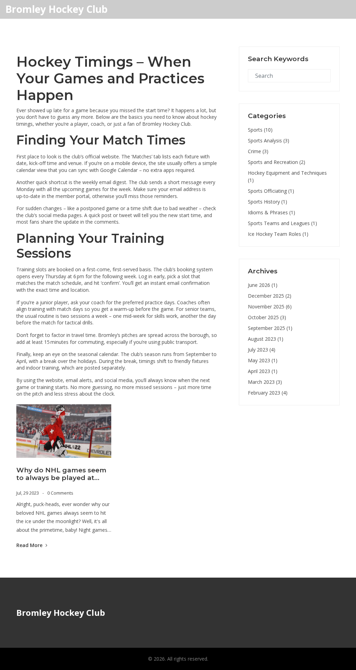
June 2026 (262, 285)
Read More (30, 545)
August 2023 (265, 339)
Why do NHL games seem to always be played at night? (61, 474)
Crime (258, 151)
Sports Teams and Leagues (282, 223)
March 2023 (265, 382)
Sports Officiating (271, 191)
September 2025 (270, 328)
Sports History (267, 201)
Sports (260, 129)
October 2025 (267, 317)
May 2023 (262, 360)
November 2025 (270, 306)
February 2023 (268, 392)
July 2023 (261, 349)
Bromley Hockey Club (56, 9)
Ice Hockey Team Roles (278, 234)
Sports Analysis (268, 140)
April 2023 (262, 371)
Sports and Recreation (276, 162)
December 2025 (269, 295)
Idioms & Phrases (271, 212)
